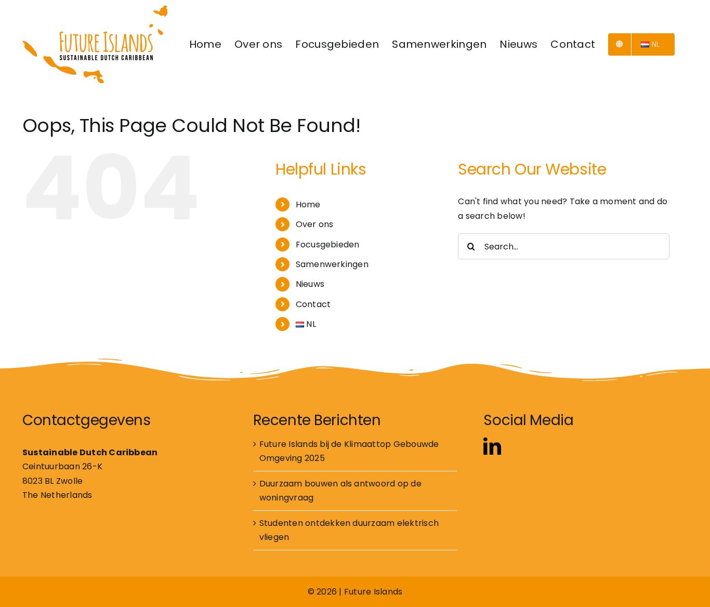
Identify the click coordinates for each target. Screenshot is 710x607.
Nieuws (310, 284)
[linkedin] (492, 446)
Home (308, 204)
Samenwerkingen (332, 264)
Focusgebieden (328, 244)
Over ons (315, 224)
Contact (313, 304)
